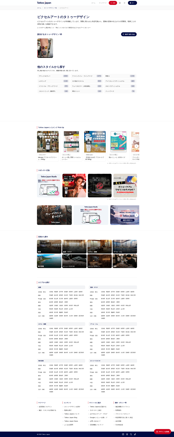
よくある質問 (68, 425)
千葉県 (71, 295)
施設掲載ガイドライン (122, 407)
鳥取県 (51, 309)
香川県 (56, 312)
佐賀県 (56, 316)
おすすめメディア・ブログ (98, 414)
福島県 (80, 291)
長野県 (76, 298)
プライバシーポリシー (122, 414)
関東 (39, 295)
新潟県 (51, 298)
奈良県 (71, 305)
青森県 (56, 291)
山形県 (76, 291)
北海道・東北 (42, 292)
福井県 (66, 298)
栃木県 (56, 295)
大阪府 (61, 305)
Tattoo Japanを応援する (98, 407)
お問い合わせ (95, 421)
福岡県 (51, 316)
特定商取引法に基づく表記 (124, 417)
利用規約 (118, 410)
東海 (39, 302)
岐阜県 (51, 302)
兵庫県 (66, 305)
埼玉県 (66, 295)
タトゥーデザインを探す (72, 407)
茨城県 (51, 295)
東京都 (76, 295)
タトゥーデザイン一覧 (50, 8)
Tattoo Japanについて (71, 414)
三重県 (66, 302)
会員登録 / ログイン (45, 407)
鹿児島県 (81, 316)
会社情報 (118, 421)
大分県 (71, 316)
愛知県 (61, 302)
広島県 (66, 309)
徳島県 (51, 312)
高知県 (66, 312)
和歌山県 (76, 305)
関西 (39, 305)
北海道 (51, 291)
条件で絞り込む (129, 34)
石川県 (61, 298)
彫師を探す (68, 410)
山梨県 (71, 298)
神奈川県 (81, 295)
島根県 (56, 309)
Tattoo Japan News (71, 421)
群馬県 (61, 295)
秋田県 (71, 291)
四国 (39, 312)
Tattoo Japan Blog (70, 417)
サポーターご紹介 (96, 410)
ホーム (39, 8)
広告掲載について (96, 425)
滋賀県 (51, 305)
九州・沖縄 (41, 316)
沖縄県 (51, 318)
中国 (39, 309)
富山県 (56, 298)
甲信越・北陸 (42, 299)
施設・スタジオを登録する (47, 410)
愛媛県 (61, 312)
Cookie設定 (119, 425)
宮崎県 (76, 316)
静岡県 (56, 302)
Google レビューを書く (97, 418)
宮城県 (66, 291)
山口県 (71, 309)
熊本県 (66, 316)
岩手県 (61, 291)
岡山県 (61, 309)
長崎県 (61, 316)
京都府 (56, 305)
